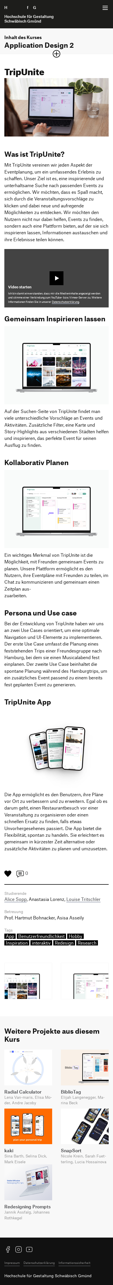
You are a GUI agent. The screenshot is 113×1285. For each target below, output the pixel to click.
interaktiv (41, 942)
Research (87, 942)
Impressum (12, 1262)
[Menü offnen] (105, 7)
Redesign (64, 942)
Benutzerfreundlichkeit (41, 936)
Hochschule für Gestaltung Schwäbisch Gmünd (48, 1275)
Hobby (75, 936)
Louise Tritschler (83, 899)
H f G (29, 14)
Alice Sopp (15, 899)
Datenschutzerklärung (65, 301)
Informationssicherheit (74, 1262)
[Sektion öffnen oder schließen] (56, 53)
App (10, 936)
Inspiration (17, 942)
